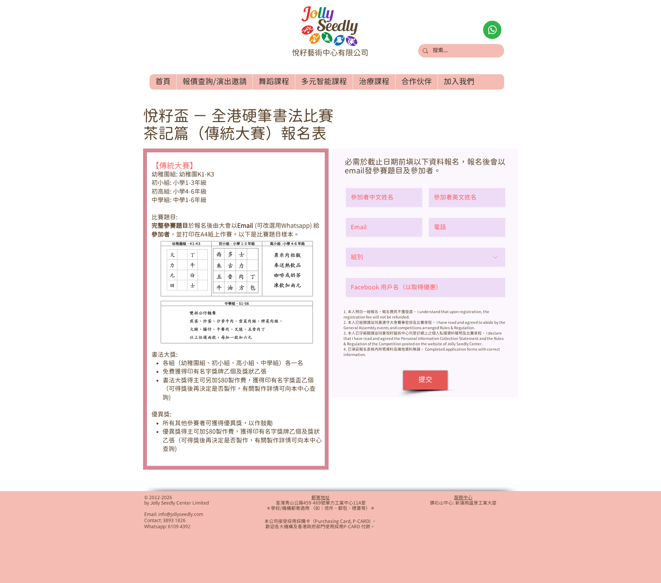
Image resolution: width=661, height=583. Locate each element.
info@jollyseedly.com (180, 514)
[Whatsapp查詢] (492, 30)
